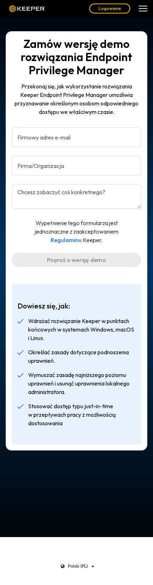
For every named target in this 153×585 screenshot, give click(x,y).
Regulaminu (66, 240)
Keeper (27, 8)
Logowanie (110, 8)
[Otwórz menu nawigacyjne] (143, 8)
